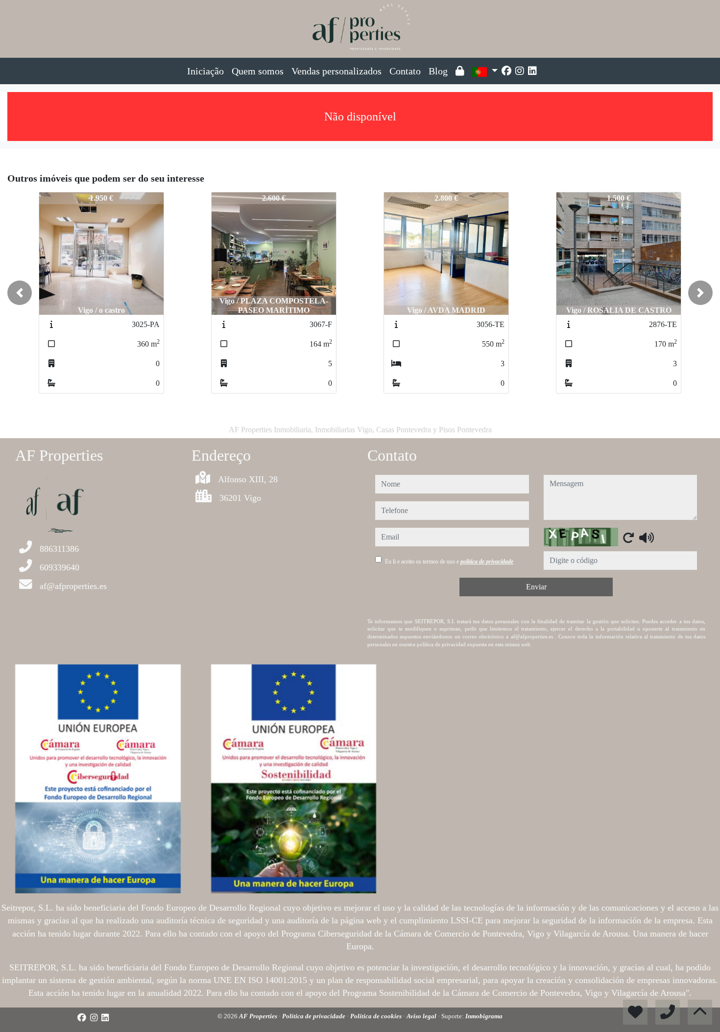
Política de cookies (376, 1016)
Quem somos (258, 71)
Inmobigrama (484, 1016)
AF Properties (259, 1016)
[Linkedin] (532, 71)
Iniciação (205, 71)
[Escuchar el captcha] (646, 537)
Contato (405, 71)
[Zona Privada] (460, 71)
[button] (19, 293)
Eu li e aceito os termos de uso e (449, 561)
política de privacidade (486, 561)
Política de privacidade (314, 1016)
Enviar (536, 587)
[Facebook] (506, 71)
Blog (438, 71)
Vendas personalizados (336, 71)
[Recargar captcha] (628, 537)
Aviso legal (422, 1016)
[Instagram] (519, 71)
